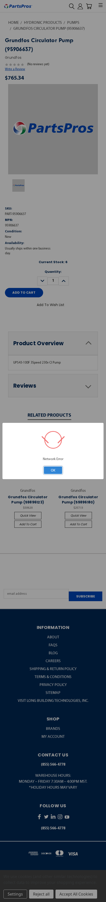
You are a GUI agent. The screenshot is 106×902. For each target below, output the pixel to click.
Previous (7, 897)
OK (53, 470)
